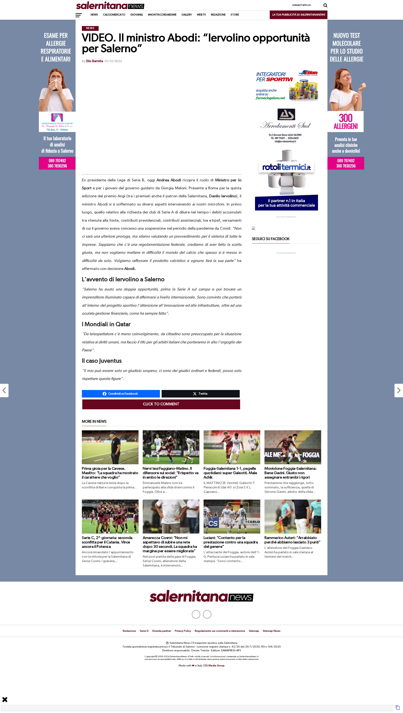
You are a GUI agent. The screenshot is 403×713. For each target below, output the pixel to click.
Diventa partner (161, 631)
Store (235, 14)
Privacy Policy (183, 631)
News (94, 14)
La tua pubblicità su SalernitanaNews (298, 14)
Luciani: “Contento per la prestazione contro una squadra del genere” (231, 542)
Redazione (218, 14)
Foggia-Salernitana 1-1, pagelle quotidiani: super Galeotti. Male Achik (230, 473)
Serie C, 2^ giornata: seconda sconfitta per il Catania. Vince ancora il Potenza (107, 542)
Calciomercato (114, 14)
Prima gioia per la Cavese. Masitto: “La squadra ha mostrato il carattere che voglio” (110, 473)
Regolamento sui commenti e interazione (220, 631)
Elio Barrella (94, 61)
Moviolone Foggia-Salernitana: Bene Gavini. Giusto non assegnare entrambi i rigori (290, 473)
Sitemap (254, 631)
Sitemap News (271, 631)
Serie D (144, 631)
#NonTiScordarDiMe (162, 14)
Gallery (187, 14)
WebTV (201, 14)
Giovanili (136, 14)
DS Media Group (214, 665)
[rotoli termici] (286, 209)
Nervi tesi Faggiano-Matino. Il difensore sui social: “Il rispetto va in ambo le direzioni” (171, 473)
